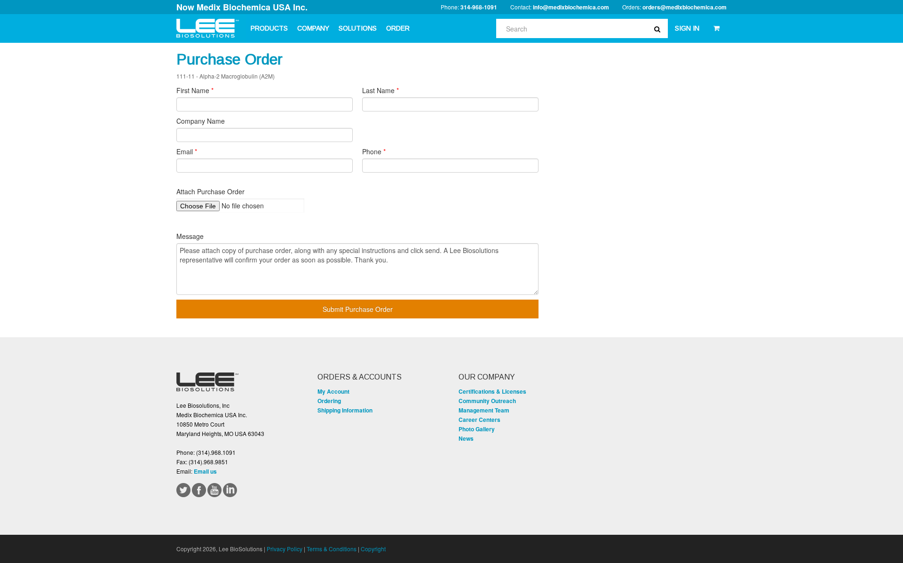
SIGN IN (687, 28)
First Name (195, 90)
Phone (374, 151)
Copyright (373, 549)
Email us (205, 471)
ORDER (398, 28)
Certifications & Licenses (492, 391)
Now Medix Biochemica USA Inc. (242, 7)
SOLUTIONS (358, 28)
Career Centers (479, 419)
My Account (333, 391)
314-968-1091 (478, 7)
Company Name (200, 121)
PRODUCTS (269, 28)
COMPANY (313, 28)
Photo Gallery (477, 429)
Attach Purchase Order (210, 191)
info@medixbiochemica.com (571, 7)
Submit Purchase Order (358, 309)
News (466, 438)
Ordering (329, 400)
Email (186, 151)
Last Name (380, 90)
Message (190, 236)
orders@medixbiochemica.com (684, 7)
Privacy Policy (284, 549)
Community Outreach (487, 400)
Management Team (484, 410)
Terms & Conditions (331, 549)
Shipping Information (344, 410)
